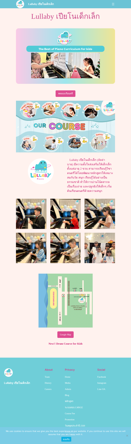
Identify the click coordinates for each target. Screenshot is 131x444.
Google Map (65, 334)
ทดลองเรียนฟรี (65, 93)
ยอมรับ (66, 439)
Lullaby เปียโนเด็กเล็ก (41, 4)
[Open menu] (113, 4)
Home (67, 377)
